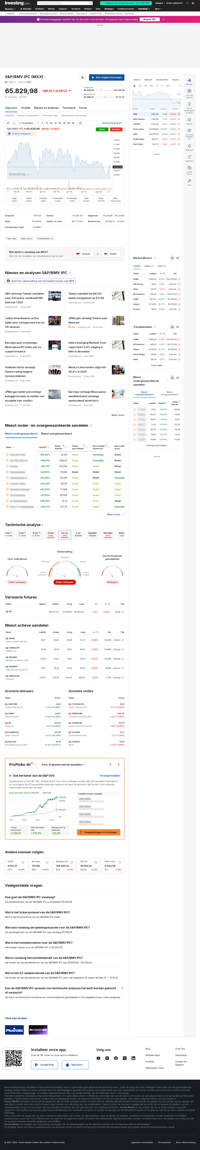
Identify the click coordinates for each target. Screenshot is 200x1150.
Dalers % (162, 266)
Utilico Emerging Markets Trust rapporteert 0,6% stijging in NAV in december (87, 347)
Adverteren (181, 1055)
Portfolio (150, 1061)
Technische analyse (23, 524)
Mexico (29, 238)
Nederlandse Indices (28, 14)
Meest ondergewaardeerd (144, 393)
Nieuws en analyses (46, 107)
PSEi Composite (112, 861)
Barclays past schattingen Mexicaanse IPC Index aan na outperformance (23, 347)
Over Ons (180, 1048)
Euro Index (138, 144)
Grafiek (25, 107)
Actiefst (136, 266)
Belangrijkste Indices (48, 14)
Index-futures (81, 14)
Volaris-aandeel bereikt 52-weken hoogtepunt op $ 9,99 (86, 296)
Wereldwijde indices (113, 14)
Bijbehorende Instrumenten (73, 115)
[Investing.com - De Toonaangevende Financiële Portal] (17, 3)
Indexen (10, 14)
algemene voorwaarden (142, 1142)
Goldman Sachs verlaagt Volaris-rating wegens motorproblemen (20, 372)
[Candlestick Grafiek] (8, 123)
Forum (83, 107)
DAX (135, 134)
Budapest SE (62, 861)
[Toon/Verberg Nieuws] (80, 123)
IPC (10, 611)
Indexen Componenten (28, 115)
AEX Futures (139, 119)
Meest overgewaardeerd (169, 393)
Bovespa (36, 861)
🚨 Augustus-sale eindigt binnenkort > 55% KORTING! (126, 3)
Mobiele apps (153, 1055)
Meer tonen (118, 415)
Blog (148, 1048)
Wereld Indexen (66, 14)
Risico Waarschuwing (185, 1142)
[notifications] (187, 2)
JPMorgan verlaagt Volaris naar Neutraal (88, 320)
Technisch (68, 107)
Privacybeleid (164, 1142)
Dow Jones (138, 129)
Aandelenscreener (126, 9)
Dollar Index (138, 139)
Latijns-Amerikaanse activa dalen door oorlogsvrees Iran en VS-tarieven (25, 322)
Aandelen (176, 80)
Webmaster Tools (155, 1068)
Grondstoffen (162, 80)
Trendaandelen (142, 326)
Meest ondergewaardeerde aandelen (146, 381)
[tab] (8, 535)
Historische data (50, 115)
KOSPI (10, 861)
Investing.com (11, 331)
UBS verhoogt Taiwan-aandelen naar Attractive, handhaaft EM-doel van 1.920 (24, 298)
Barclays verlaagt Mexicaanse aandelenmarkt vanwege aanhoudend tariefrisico (87, 396)
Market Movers (142, 258)
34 (52, 238)
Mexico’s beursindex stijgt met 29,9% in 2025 (87, 369)
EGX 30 (83, 861)
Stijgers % (149, 266)
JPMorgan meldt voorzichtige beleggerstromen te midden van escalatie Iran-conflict (24, 396)
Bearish (86, 253)
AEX (135, 114)
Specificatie (129, 14)
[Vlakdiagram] (14, 123)
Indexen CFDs (96, 14)
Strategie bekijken (110, 775)
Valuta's (137, 80)
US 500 (136, 124)
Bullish (113, 253)
